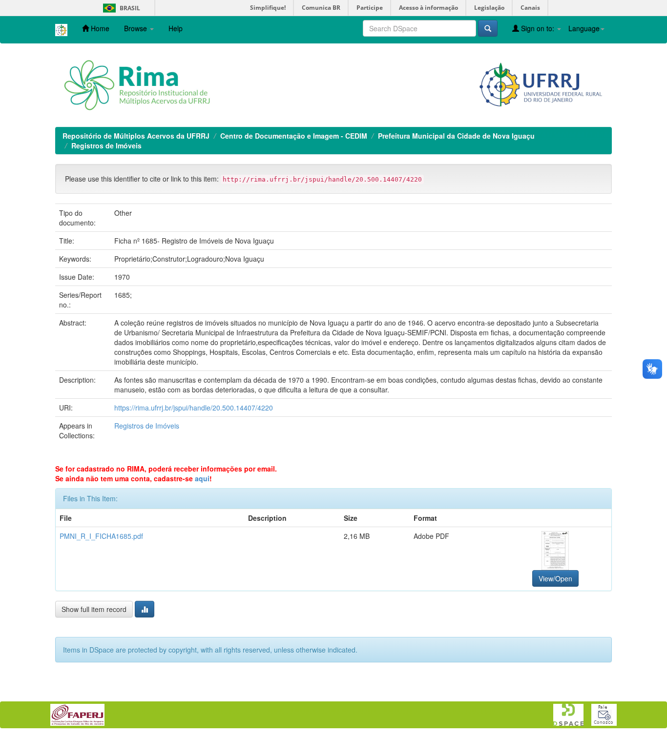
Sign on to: (537, 28)
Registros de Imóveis (106, 145)
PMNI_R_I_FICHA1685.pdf (101, 536)
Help (175, 28)
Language (584, 28)
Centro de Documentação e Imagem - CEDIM (293, 136)
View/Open (555, 578)
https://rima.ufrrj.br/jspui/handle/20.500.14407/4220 (193, 407)
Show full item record (94, 609)
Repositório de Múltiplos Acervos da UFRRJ (136, 136)
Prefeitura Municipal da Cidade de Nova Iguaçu (456, 136)
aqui (202, 478)
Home (99, 28)
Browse (136, 28)
